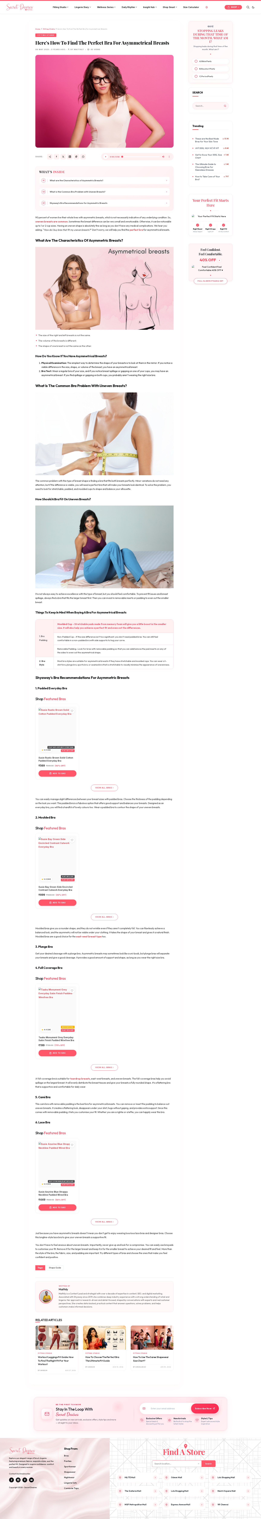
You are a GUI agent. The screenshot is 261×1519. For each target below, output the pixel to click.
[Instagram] (18, 1480)
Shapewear (70, 1472)
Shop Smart (169, 7)
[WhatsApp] (83, 156)
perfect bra (136, 229)
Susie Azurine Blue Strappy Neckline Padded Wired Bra (53, 1193)
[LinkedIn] (69, 156)
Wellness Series (105, 7)
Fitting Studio (59, 7)
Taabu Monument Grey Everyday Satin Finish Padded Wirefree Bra (56, 1039)
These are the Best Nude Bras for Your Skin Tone (207, 140)
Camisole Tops (71, 1488)
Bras (66, 1455)
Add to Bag (59, 773)
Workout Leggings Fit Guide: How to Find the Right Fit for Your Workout (56, 1361)
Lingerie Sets (70, 1482)
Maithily (63, 1289)
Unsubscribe (24, 1474)
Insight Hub (149, 7)
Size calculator (191, 7)
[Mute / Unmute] (163, 156)
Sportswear (70, 1466)
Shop (234, 7)
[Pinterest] (76, 156)
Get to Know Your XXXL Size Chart (208, 156)
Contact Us (14, 1474)
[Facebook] (56, 156)
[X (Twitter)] (63, 156)
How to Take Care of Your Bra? (207, 178)
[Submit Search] (225, 106)
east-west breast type (89, 936)
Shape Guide (55, 1267)
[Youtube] (31, 1480)
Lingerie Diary (82, 7)
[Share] (50, 156)
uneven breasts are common (51, 221)
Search (208, 1463)
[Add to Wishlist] (72, 710)
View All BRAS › (104, 788)
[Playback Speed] (169, 156)
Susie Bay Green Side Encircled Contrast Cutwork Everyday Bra (55, 888)
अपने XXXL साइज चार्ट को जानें (207, 148)
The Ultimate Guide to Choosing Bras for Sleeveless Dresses (205, 167)
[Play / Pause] (105, 156)
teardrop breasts (80, 1078)
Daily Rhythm (128, 7)
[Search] (248, 7)
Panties (67, 1461)
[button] (253, 7)
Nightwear (69, 1477)
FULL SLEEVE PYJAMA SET (210, 281)
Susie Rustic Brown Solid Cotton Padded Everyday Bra (56, 759)
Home (37, 29)
